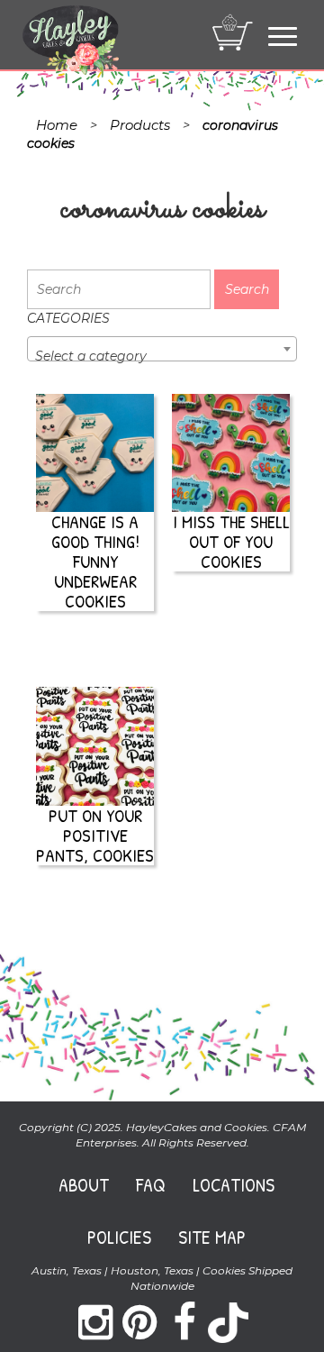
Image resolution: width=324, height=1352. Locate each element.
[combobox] (162, 348)
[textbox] (162, 356)
